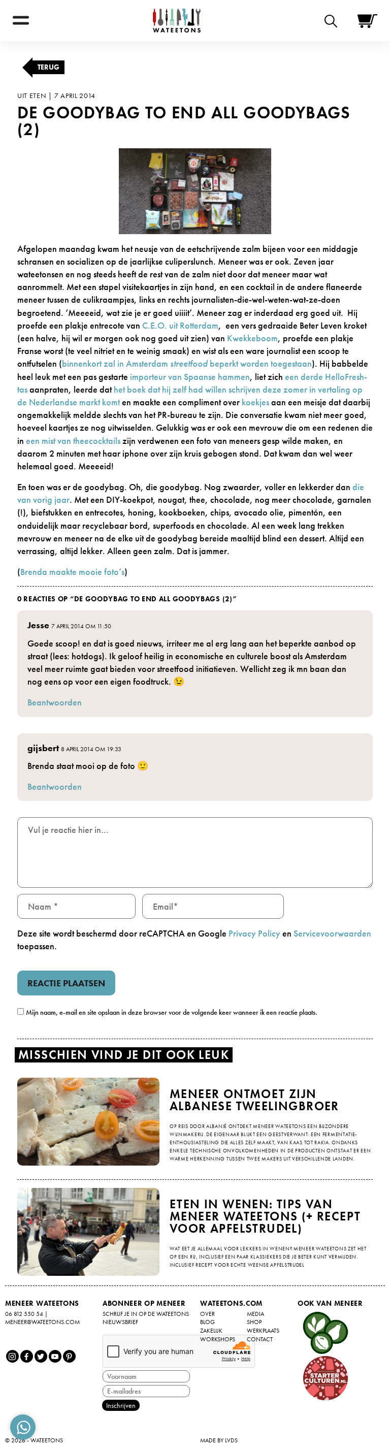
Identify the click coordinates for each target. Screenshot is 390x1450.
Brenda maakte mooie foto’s (72, 571)
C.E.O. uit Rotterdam (180, 325)
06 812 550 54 (24, 1314)
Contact (260, 1339)
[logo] (177, 20)
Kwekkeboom (252, 338)
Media (255, 1314)
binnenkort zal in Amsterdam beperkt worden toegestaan (187, 363)
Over (207, 1314)
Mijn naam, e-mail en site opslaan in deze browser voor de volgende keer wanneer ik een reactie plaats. (171, 1012)
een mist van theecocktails (74, 440)
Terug (48, 67)
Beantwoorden (54, 702)
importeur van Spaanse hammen (190, 376)
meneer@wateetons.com (42, 1322)
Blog (207, 1322)
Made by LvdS (219, 1440)
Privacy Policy (254, 933)
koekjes (256, 402)
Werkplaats (263, 1331)
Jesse (38, 625)
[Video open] (333, 20)
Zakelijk (211, 1331)
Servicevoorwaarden (332, 933)
